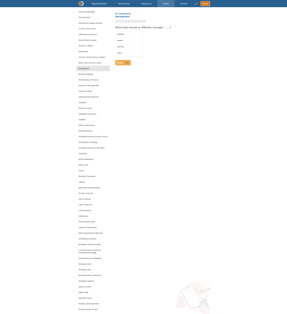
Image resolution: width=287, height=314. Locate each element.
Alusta (205, 3)
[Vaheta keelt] (196, 3)
